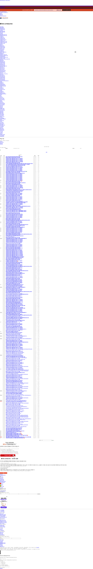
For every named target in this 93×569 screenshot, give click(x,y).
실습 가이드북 (2, 523)
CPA (0, 95)
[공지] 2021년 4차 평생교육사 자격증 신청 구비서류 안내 (14, 405)
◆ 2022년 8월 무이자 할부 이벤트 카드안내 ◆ (13, 361)
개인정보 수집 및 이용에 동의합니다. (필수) (7, 450)
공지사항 (1, 106)
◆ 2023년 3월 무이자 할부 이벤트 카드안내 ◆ (13, 330)
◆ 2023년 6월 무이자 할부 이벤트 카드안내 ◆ (13, 319)
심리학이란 (1, 87)
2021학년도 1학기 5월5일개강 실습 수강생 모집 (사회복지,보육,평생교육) (17, 424)
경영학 (1, 81)
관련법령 (1, 33)
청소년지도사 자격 (3, 70)
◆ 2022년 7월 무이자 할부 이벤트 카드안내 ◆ (13, 364)
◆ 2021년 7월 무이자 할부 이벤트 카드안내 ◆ (13, 414)
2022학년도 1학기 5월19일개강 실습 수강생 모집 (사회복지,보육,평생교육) (17, 378)
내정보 (1, 119)
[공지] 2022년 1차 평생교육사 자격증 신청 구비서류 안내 (14, 394)
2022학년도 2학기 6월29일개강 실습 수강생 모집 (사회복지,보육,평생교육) (17, 370)
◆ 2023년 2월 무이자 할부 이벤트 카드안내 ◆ (13, 334)
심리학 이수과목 (2, 89)
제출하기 (1, 568)
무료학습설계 (2, 136)
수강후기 (1, 132)
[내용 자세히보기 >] (9, 449)
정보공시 (1, 544)
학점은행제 (1, 26)
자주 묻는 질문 (2, 109)
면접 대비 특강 (2, 69)
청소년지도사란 (2, 68)
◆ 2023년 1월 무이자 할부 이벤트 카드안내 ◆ (13, 339)
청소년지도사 (2, 67)
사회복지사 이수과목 (3, 39)
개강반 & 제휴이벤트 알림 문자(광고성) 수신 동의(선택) (9, 452)
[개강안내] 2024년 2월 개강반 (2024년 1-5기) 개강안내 (14, 293)
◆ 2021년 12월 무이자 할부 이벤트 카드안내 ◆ (13, 399)
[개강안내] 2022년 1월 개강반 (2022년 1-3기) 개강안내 (14, 402)
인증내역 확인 (2, 511)
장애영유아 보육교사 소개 (4, 57)
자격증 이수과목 (2, 47)
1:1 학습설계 (2, 530)
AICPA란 (1, 101)
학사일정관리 (2, 120)
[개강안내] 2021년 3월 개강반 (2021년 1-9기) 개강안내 (14, 427)
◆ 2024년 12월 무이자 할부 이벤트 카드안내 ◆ (13, 243)
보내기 (1, 539)
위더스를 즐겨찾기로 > (3, 11)
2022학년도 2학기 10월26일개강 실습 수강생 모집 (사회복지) (15, 352)
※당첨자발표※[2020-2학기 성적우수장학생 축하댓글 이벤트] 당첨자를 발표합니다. (18, 418)
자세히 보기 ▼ (2, 7)
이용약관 (1, 542)
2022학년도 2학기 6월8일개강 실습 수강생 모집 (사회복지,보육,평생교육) (17, 374)
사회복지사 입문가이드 (3, 42)
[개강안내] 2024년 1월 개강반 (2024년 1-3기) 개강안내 (14, 296)
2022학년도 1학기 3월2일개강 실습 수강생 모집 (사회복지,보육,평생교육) (17, 388)
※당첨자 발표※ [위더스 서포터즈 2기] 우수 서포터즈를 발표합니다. (16, 400)
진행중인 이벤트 (2, 134)
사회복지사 (1, 36)
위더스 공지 (2, 142)
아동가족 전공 (2, 49)
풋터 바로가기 (8, 0)
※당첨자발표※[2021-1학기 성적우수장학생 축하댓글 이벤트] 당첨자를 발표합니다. (18, 395)
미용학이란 (1, 91)
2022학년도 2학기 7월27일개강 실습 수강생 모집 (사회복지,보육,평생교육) (17, 366)
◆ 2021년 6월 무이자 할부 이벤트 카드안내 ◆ (13, 417)
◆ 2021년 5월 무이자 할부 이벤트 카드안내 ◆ (13, 420)
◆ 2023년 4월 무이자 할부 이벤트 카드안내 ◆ (13, 325)
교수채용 (1, 541)
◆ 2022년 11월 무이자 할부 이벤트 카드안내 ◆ (13, 346)
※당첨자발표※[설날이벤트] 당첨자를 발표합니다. (13, 333)
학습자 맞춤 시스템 (3, 520)
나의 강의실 (2, 115)
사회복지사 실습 (2, 43)
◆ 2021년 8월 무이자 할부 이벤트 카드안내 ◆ (13, 412)
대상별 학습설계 (2, 29)
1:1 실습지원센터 (2, 516)
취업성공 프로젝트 (3, 515)
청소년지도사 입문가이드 (4, 73)
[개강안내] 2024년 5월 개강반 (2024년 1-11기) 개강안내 (14, 276)
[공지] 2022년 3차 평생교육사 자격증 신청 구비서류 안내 (14, 368)
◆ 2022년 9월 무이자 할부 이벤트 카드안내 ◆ (13, 358)
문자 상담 (1, 533)
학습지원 (1, 105)
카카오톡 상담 (2, 534)
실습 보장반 (2, 128)
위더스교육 (1, 540)
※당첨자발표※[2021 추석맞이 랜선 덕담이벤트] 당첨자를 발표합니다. (16, 406)
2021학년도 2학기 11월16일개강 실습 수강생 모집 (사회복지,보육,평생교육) (17, 408)
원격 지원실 (2, 113)
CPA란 (1, 96)
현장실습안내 (2, 129)
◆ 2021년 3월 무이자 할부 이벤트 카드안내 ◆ (13, 425)
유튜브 (2, 483)
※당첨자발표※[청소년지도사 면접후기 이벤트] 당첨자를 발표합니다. (16, 390)
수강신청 (1, 528)
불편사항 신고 (2, 546)
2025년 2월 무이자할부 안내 (10, 236)
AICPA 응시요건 (2, 103)
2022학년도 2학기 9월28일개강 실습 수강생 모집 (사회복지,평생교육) (16, 357)
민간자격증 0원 (2, 482)
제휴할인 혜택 (2, 108)
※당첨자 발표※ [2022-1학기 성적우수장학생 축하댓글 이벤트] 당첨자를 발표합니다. (19, 338)
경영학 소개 (2, 83)
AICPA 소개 (1, 102)
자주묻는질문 (2, 479)
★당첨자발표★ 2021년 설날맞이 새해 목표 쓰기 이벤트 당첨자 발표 (16, 426)
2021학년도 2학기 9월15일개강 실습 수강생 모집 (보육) (14, 411)
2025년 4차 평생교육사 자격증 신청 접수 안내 (13, 212)
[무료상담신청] (8, 457)
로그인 (1, 13)
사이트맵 (1, 545)
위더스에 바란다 (2, 110)
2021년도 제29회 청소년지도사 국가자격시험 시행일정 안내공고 (15, 419)
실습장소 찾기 (2, 130)
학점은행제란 (2, 27)
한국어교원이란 (2, 75)
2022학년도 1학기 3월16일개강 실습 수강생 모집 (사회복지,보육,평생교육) (17, 386)
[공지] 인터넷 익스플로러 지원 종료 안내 (12, 373)
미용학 (1, 90)
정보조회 (37, 547)
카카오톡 (2, 486)
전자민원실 (1, 125)
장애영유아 (1, 53)
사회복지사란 (2, 37)
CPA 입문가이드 (2, 99)
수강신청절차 (2, 135)
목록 (46, 152)
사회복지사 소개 (2, 40)
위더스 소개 (2, 513)
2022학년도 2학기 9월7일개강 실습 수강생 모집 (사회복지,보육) (15, 359)
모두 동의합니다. (6, 449)
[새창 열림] (4, 19)
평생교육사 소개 (2, 64)
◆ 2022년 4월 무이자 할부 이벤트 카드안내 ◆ (13, 379)
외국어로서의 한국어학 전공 (4, 80)
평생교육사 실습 (2, 66)
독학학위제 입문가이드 (3, 35)
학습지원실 (1, 112)
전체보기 (1, 141)
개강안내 (1, 143)
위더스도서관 (2, 123)
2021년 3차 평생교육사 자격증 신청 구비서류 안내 (13, 413)
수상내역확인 (2, 510)
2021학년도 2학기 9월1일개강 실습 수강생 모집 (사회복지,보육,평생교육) (17, 415)
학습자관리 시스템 (3, 514)
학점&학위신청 (2, 28)
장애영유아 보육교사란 (3, 54)
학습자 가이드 (2, 480)
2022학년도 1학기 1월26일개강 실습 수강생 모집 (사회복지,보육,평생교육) (17, 397)
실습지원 (1, 127)
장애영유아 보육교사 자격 (4, 55)
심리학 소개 (2, 88)
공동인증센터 (2, 114)
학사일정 (1, 107)
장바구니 (1, 117)
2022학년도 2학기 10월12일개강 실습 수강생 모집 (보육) (14, 353)
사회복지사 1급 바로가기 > (4, 12)
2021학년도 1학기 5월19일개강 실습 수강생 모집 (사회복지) (15, 422)
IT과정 (1, 94)
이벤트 (2, 477)
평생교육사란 (2, 60)
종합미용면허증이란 (3, 93)
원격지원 (1, 474)
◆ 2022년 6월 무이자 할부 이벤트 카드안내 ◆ (13, 371)
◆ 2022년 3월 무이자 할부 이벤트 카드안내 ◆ (13, 384)
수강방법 (1, 30)
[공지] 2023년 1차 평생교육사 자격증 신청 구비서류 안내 (14, 336)
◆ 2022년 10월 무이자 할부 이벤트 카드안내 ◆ (13, 350)
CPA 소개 (1, 97)
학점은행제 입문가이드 (3, 34)
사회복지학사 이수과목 (3, 41)
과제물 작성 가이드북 (3, 521)
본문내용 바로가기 (3, 0)
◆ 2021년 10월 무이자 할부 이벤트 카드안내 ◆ (13, 404)
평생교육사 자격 (2, 61)
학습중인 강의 (2, 116)
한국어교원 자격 (2, 76)
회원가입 (1, 14)
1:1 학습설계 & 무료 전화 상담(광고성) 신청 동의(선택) (9, 451)
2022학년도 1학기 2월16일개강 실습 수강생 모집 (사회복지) (15, 391)
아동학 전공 (2, 50)
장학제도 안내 (2, 525)
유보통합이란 (2, 51)
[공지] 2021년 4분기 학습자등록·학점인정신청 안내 (13, 407)
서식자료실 (1, 122)
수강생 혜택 (2, 126)
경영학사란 (1, 82)
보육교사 (1, 44)
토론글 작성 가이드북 (3, 522)
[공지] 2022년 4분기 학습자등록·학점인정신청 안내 (13, 354)
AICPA (1, 100)
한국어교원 (1, 74)
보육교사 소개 (2, 48)
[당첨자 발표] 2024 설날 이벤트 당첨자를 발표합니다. (14, 242)
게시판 (1, 121)
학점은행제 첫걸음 (3, 481)
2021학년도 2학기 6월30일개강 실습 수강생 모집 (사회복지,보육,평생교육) (17, 421)
